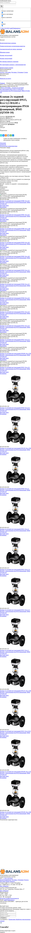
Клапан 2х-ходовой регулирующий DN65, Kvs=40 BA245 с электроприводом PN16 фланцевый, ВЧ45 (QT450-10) (15, 258)
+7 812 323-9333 (4, 28)
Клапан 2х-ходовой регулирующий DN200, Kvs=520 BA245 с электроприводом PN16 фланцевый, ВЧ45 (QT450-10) (15, 355)
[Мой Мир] (13, 135)
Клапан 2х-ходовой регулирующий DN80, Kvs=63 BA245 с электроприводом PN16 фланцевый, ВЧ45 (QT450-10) (15, 202)
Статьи (26, 72)
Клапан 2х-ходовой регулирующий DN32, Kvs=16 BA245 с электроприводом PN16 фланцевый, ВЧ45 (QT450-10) (15, 327)
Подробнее (3, 207)
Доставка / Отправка (17, 72)
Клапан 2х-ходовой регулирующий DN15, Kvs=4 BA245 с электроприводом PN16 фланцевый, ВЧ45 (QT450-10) (15, 530)
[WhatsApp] (11, 135)
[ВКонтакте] (3, 135)
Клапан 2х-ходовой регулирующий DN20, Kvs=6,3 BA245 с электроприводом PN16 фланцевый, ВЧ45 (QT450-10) (15, 409)
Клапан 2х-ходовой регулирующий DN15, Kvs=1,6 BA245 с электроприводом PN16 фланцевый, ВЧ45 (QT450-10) (15, 571)
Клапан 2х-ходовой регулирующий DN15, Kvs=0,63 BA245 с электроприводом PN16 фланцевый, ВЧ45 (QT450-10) (15, 732)
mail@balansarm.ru (15, 28)
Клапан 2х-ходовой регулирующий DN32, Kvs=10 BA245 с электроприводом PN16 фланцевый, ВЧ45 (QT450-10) (15, 313)
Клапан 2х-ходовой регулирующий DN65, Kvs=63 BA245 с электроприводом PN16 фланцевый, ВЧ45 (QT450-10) (15, 216)
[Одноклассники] (6, 135)
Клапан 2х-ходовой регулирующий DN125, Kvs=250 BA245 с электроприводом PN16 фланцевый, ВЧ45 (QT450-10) (15, 692)
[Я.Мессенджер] (1, 135)
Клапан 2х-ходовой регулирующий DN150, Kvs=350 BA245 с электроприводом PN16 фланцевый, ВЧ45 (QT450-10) (15, 449)
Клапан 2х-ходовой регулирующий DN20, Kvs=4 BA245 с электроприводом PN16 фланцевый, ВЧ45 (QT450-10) (15, 490)
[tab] (15, 143)
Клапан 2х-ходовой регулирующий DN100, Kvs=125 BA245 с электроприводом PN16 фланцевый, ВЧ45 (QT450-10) (15, 773)
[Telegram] (8, 135)
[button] (15, 40)
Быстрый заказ (4, 205)
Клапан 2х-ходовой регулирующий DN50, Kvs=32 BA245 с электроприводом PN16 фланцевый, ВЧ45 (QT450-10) (15, 272)
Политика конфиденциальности (9, 898)
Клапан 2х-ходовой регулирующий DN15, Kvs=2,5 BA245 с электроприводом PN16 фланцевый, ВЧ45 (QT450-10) (15, 611)
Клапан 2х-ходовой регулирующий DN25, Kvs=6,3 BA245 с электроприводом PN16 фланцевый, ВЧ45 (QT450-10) (15, 341)
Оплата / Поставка (5, 72)
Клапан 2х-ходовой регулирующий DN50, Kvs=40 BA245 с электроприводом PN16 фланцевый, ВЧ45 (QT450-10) (15, 244)
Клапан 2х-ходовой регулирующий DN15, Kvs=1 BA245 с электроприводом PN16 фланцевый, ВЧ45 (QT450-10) (15, 652)
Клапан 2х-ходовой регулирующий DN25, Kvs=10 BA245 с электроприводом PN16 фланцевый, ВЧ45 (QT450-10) (15, 369)
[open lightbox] (15, 92)
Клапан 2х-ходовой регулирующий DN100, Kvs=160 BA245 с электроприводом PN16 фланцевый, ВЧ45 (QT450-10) (15, 813)
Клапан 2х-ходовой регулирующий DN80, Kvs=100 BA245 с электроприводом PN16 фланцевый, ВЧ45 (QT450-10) (15, 230)
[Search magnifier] (1, 6)
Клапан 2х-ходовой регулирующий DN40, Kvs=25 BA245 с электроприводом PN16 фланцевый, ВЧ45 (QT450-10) (15, 285)
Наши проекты (10, 881)
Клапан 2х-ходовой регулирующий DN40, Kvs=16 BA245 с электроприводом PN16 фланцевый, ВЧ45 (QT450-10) (15, 299)
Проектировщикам (5, 880)
